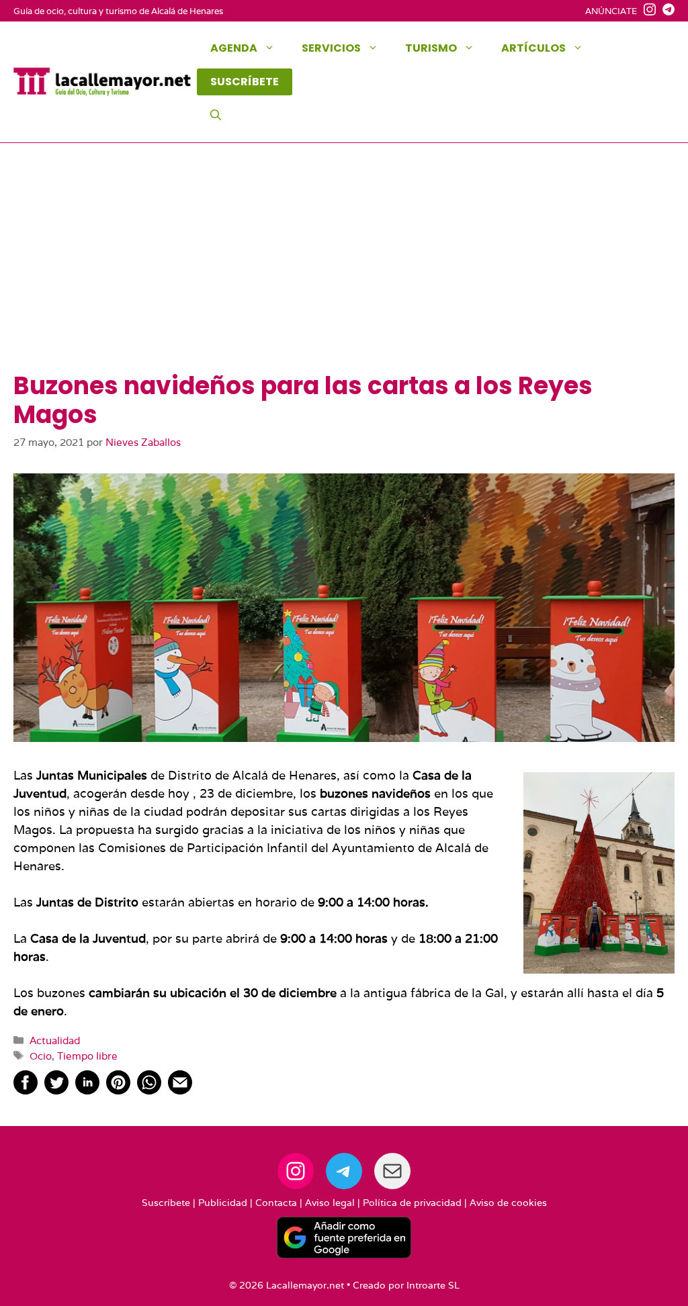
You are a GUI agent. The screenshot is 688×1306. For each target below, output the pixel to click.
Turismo (431, 48)
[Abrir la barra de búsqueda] (215, 115)
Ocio (41, 1055)
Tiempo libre (87, 1055)
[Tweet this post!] (56, 1090)
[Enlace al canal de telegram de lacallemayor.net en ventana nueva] (665, 11)
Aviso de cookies (508, 1203)
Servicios (331, 48)
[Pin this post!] (118, 1090)
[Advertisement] (344, 271)
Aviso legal (330, 1203)
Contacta (276, 1203)
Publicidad (222, 1203)
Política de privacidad (412, 1203)
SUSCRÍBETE (244, 81)
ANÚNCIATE (611, 11)
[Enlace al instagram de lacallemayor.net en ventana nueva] (646, 11)
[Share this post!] (25, 1090)
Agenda (233, 48)
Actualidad (55, 1040)
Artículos (533, 48)
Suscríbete (166, 1203)
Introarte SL (433, 1285)
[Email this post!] (180, 1090)
